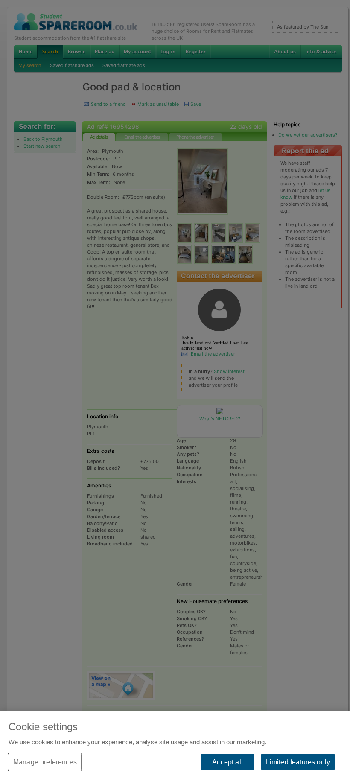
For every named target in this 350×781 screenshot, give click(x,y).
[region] (175, 746)
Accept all (227, 762)
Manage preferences (45, 762)
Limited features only (298, 762)
